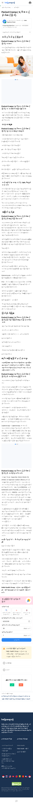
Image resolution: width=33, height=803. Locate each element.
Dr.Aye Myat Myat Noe (8, 25)
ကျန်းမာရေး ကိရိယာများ (22, 739)
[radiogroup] (16, 612)
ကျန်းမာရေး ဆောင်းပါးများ (6, 739)
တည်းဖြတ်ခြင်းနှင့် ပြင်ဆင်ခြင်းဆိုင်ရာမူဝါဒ (7, 761)
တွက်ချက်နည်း (5, 606)
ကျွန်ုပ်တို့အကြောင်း (21, 752)
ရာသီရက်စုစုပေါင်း (7, 632)
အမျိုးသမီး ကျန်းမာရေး (5, 7)
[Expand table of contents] (16, 32)
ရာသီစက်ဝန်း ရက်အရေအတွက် (10, 625)
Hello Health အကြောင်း (23, 748)
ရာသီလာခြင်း (16, 7)
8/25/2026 (6, 621)
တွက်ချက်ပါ (16, 640)
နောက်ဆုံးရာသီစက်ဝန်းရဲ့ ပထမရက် (12, 618)
